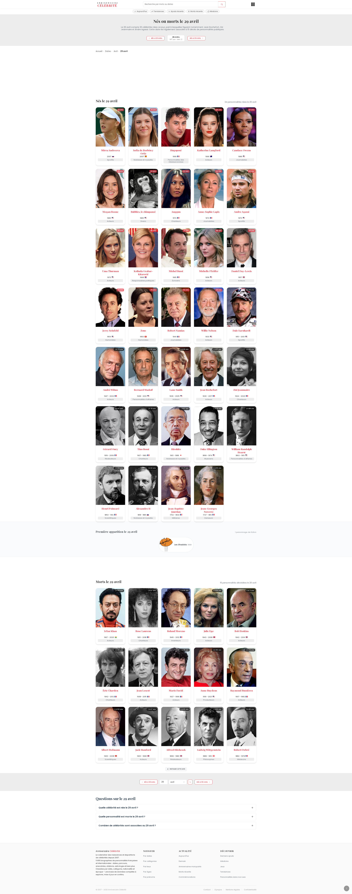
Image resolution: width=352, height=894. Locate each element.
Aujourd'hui (142, 11)
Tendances (159, 11)
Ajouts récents (177, 11)
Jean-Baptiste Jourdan (176, 510)
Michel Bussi (176, 271)
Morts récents (196, 11)
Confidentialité (250, 890)
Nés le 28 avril (156, 38)
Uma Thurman (110, 271)
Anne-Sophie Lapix (208, 211)
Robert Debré (241, 749)
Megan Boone (110, 211)
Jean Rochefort (208, 389)
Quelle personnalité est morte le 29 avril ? (122, 816)
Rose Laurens (143, 631)
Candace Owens (241, 150)
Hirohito (176, 449)
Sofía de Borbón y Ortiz (143, 152)
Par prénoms (149, 877)
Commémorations (187, 877)
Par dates (147, 856)
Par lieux (147, 866)
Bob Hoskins (242, 631)
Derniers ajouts (227, 856)
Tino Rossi (143, 449)
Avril (116, 51)
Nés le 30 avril (195, 38)
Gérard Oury (110, 449)
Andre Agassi (241, 211)
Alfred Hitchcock (176, 749)
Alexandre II (143, 508)
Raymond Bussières (241, 690)
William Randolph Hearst (242, 450)
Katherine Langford (208, 150)
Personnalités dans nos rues (233, 877)
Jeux (222, 866)
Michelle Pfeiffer (208, 271)
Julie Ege (209, 631)
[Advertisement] (176, 75)
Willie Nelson (208, 330)
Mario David (176, 690)
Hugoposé (176, 150)
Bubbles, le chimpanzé (143, 211)
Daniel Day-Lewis (241, 271)
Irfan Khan (110, 631)
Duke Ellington (208, 449)
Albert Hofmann (110, 749)
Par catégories (150, 861)
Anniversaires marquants (190, 866)
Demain (182, 861)
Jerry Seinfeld (110, 330)
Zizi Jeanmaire (241, 389)
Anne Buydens (208, 690)
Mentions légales (233, 890)
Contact (207, 890)
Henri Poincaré (110, 508)
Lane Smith (176, 389)
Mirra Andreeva (110, 150)
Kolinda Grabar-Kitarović (143, 272)
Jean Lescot (143, 690)
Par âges (147, 872)
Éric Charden (110, 690)
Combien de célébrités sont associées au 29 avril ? (127, 825)
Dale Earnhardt (241, 330)
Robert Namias (175, 330)
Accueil (99, 51)
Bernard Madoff (143, 389)
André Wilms (110, 389)
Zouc (143, 330)
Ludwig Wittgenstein (209, 749)
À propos (218, 890)
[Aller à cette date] (190, 782)
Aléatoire (214, 11)
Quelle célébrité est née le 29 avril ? (118, 807)
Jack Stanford (143, 749)
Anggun (176, 211)
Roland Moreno (176, 631)
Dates (108, 51)
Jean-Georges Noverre (209, 510)
